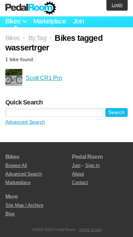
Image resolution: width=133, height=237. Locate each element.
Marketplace (49, 21)
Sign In (92, 165)
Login (117, 4)
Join (78, 21)
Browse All (16, 165)
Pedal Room (30, 8)
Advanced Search (25, 122)
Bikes (12, 38)
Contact (80, 182)
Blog (10, 213)
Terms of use (90, 229)
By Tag (37, 38)
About (78, 174)
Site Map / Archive (24, 205)
